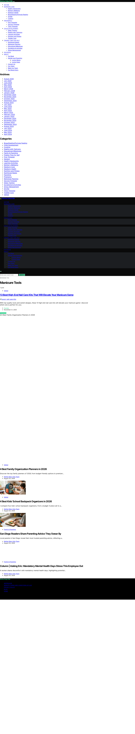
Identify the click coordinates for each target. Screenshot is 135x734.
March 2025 (8, 112)
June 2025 (8, 107)
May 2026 (8, 85)
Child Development (11, 28)
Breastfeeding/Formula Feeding (18, 14)
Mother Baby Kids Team (11, 477)
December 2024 (10, 118)
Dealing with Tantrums (15, 32)
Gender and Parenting (15, 58)
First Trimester (12, 22)
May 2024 (8, 132)
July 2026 (7, 81)
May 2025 (8, 109)
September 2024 (10, 124)
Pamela (6, 308)
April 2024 (8, 134)
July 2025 (7, 105)
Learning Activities (14, 34)
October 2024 (9, 122)
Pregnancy (8, 20)
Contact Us (11, 64)
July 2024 (7, 128)
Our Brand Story (13, 70)
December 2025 (10, 95)
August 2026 (9, 79)
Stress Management (14, 50)
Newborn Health (13, 12)
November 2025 (10, 97)
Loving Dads (16, 62)
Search (22, 275)
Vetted (6, 4)
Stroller (10, 16)
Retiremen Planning (14, 44)
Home (6, 591)
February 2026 (9, 91)
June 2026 (8, 83)
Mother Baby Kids (6, 1)
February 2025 (9, 114)
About (6, 54)
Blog (6, 589)
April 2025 (8, 111)
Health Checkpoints (14, 8)
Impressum (8, 583)
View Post (3, 313)
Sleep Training (12, 30)
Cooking (10, 18)
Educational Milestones (15, 46)
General (7, 159)
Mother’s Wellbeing (14, 10)
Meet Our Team (13, 68)
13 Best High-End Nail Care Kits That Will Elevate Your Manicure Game (36, 294)
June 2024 (8, 130)
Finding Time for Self (12, 40)
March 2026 (8, 89)
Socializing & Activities (15, 48)
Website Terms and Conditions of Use (18, 585)
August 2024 (9, 126)
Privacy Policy (9, 587)
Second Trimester (13, 24)
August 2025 (9, 103)
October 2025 (9, 99)
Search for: (3, 273)
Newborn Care (9, 6)
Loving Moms (16, 60)
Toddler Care (12, 38)
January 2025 (9, 116)
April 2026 (8, 87)
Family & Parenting (11, 153)
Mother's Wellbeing (11, 165)
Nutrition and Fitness (14, 36)
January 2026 (9, 93)
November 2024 (10, 120)
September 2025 (10, 101)
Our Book (7, 52)
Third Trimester (13, 26)
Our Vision (11, 66)
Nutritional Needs (13, 42)
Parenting (7, 175)
